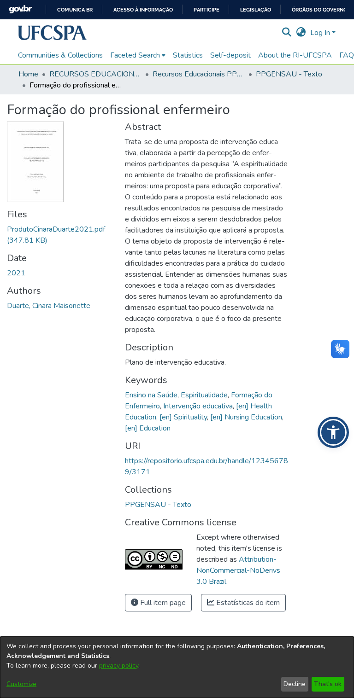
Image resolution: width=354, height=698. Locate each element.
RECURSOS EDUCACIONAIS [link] (95, 74)
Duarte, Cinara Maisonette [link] (48, 306)
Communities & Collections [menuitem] (60, 55)
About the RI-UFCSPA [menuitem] (295, 55)
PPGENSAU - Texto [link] (289, 74)
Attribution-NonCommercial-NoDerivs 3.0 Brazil (238, 570)
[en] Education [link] (148, 428)
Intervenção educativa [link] (198, 406)
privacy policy (118, 665)
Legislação (255, 10)
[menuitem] (137, 55)
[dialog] (177, 667)
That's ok (328, 684)
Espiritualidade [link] (204, 395)
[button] (52, 32)
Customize (21, 684)
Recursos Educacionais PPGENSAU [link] (199, 74)
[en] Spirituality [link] (183, 417)
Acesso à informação (143, 10)
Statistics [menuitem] (188, 55)
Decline (294, 684)
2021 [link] (16, 273)
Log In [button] (321, 33)
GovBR (20, 9)
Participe (206, 10)
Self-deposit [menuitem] (230, 55)
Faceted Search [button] (135, 55)
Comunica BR (75, 10)
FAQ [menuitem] (346, 55)
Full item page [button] (162, 603)
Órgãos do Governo (319, 10)
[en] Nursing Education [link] (246, 417)
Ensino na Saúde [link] (151, 395)
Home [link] (28, 74)
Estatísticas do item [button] (247, 603)
